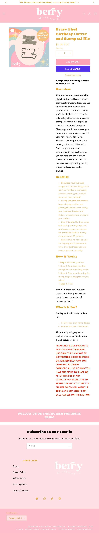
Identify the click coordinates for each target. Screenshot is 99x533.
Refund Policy (19, 478)
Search (16, 466)
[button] (84, 13)
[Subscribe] (69, 446)
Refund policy (32, 529)
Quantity (59, 48)
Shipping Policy (20, 484)
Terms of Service (20, 490)
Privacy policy (49, 529)
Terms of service (67, 529)
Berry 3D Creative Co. (55, 527)
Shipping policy (85, 529)
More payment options (73, 75)
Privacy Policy (19, 472)
